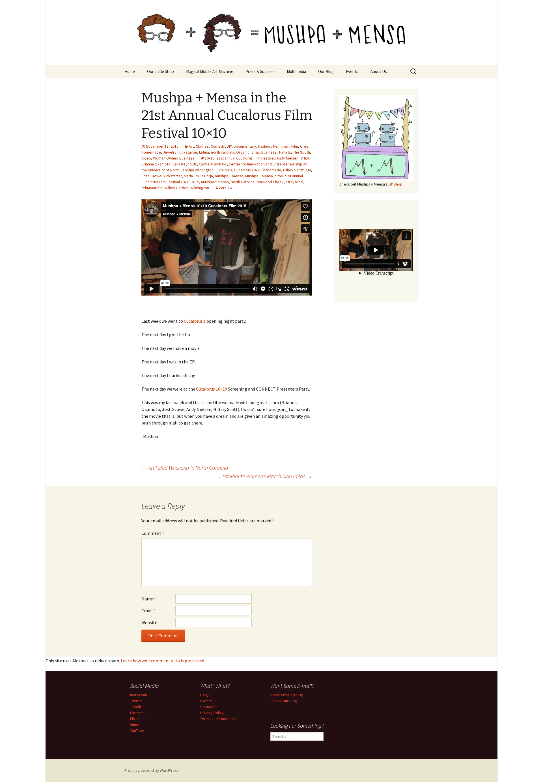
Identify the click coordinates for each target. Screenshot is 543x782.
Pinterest (138, 712)
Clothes (202, 146)
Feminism (281, 146)
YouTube (137, 730)
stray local (294, 181)
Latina (204, 152)
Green (305, 146)
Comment (152, 533)
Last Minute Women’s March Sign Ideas (265, 476)
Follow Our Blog (283, 700)
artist (304, 158)
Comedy (218, 146)
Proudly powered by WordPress (151, 770)
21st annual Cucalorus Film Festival (245, 158)
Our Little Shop (160, 71)
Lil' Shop (395, 184)
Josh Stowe (151, 175)
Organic (242, 152)
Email (148, 610)
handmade (272, 170)
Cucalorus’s (195, 321)
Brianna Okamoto (156, 164)
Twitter (136, 700)
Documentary (245, 146)
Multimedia (296, 71)
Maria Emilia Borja (198, 175)
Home (129, 71)
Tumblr (135, 706)
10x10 (209, 158)
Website (149, 622)
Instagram (138, 694)
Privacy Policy (212, 712)
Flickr (134, 718)
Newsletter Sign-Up (286, 694)
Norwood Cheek (270, 181)
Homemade (151, 152)
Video (146, 158)
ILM (308, 170)
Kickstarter (187, 152)
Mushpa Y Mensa (215, 181)
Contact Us (209, 706)
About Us (378, 71)
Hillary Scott (293, 170)
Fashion (264, 146)
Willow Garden (176, 187)
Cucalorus (224, 170)
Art (191, 146)
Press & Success (260, 71)
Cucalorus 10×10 (211, 389)
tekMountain (151, 187)
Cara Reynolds (185, 164)
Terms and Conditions (218, 718)
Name (148, 599)
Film (294, 146)
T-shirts (285, 152)
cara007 (225, 187)
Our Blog (326, 71)
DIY (229, 146)
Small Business (264, 152)
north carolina (222, 152)
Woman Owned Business (174, 158)
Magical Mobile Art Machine (209, 71)
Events (352, 71)
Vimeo (135, 724)
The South (301, 152)
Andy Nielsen (287, 158)
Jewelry (169, 152)
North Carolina (243, 181)
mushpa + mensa (229, 175)
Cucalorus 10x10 (247, 170)
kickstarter (172, 175)
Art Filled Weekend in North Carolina (184, 467)
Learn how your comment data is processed (162, 660)
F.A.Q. (205, 694)
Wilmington (199, 187)
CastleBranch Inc (213, 164)
